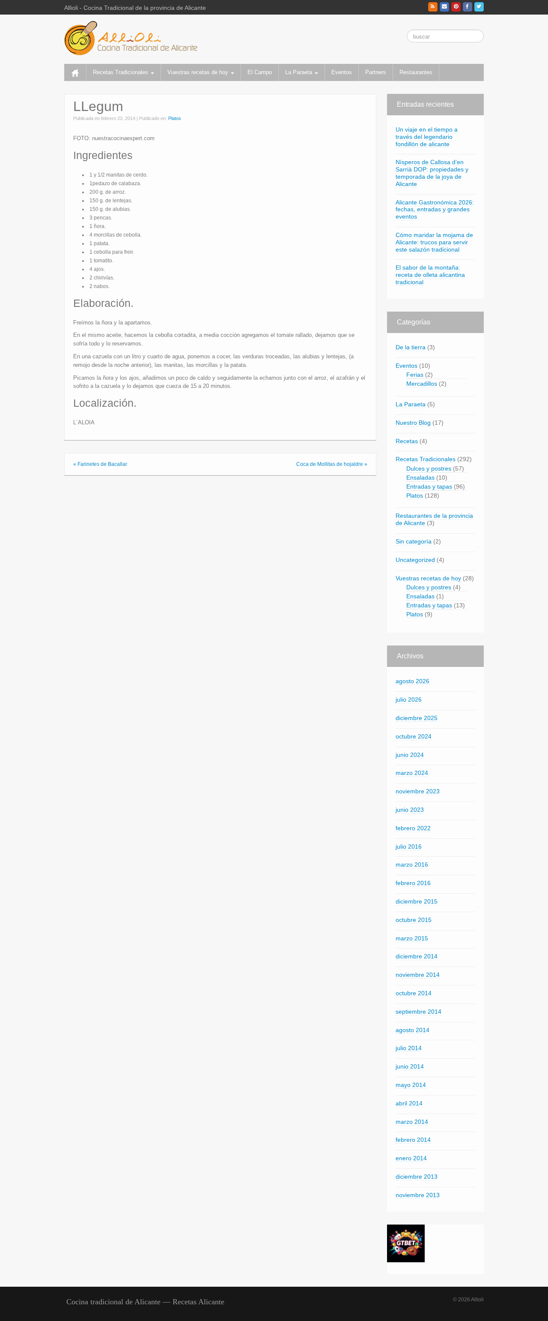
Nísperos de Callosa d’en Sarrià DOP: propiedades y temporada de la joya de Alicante (432, 173)
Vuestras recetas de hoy (198, 72)
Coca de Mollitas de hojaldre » (331, 464)
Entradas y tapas (429, 486)
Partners (375, 72)
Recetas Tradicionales (121, 72)
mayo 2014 (411, 1084)
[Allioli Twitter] (479, 7)
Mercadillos (421, 383)
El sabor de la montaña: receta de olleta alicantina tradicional (430, 274)
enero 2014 (411, 1158)
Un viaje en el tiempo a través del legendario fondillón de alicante (427, 136)
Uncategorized (415, 559)
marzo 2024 (412, 772)
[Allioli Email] (444, 7)
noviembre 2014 (418, 974)
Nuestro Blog (413, 422)
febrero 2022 (413, 828)
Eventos (341, 72)
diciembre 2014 (417, 956)
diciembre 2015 (417, 901)
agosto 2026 (412, 681)
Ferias (414, 374)
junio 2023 (410, 809)
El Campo (259, 72)
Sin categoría (414, 541)
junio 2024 (410, 754)
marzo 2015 (412, 938)
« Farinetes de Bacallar (100, 464)
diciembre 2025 (417, 718)
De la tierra (411, 347)
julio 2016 (409, 846)
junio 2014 (410, 1066)
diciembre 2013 (417, 1176)
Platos (174, 118)
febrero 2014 (413, 1139)
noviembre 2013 (418, 1195)
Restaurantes (415, 72)
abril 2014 (409, 1103)
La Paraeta (299, 72)
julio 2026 (409, 699)
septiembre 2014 (418, 1011)
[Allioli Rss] (433, 7)
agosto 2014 (412, 1030)
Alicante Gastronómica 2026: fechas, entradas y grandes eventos (435, 209)
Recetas (407, 441)
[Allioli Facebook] (467, 7)
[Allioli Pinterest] (456, 7)
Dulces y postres (428, 468)
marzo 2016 (412, 864)
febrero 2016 (413, 883)
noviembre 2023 (418, 791)
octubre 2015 (414, 919)
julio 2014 (409, 1048)
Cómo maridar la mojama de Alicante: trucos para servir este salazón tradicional (434, 242)
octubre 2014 (414, 993)
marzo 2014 (412, 1121)
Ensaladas (420, 477)
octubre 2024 (414, 736)
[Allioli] (130, 38)
